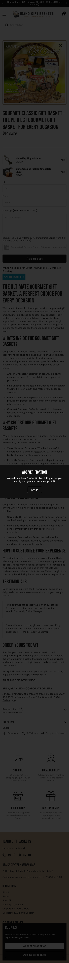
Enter (34, 490)
